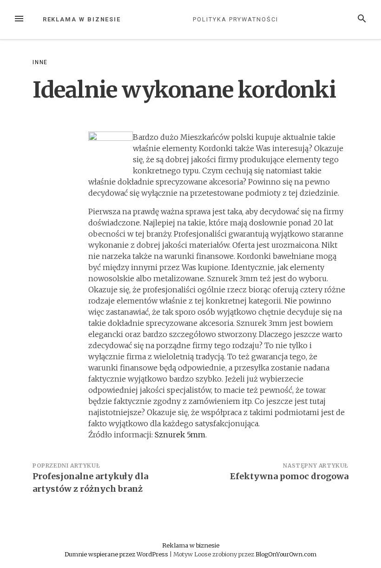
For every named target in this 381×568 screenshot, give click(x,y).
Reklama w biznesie (82, 19)
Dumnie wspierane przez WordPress (117, 554)
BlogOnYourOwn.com (286, 554)
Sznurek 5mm (180, 434)
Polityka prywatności (235, 19)
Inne (40, 62)
